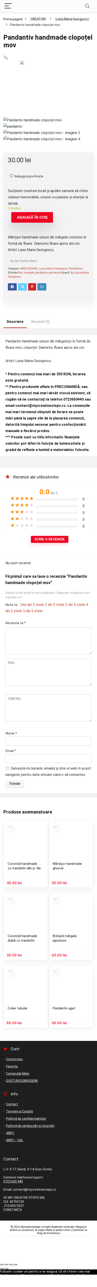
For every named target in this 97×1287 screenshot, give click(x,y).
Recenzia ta (15, 623)
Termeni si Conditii (19, 1111)
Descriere (15, 321)
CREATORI (38, 19)
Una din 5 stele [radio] (32, 605)
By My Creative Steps (23, 261)
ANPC (10, 1133)
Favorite (12, 1066)
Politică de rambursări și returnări (30, 1126)
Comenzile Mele (17, 1073)
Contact (12, 1104)
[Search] (87, 6)
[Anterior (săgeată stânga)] (2, 1268)
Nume (11, 733)
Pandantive (75, 268)
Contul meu (14, 1059)
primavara (55, 272)
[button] (5, 57)
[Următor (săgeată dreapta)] (6, 1268)
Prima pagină (12, 19)
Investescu (53, 1233)
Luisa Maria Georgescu (72, 19)
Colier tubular (18, 1008)
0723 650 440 (13, 1181)
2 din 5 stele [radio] (55, 605)
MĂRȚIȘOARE (29, 268)
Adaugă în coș (32, 217)
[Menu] (8, 6)
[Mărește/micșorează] (2, 1264)
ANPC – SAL (14, 1140)
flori (20, 272)
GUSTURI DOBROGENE (22, 1081)
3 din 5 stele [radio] (75, 605)
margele (29, 272)
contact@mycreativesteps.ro (40, 405)
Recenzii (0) (40, 321)
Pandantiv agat (64, 1008)
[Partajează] (11, 1264)
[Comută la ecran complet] (6, 1264)
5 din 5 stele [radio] (33, 611)
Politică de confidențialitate (26, 1118)
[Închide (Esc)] (15, 1264)
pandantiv (41, 272)
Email (10, 751)
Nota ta (11, 605)
